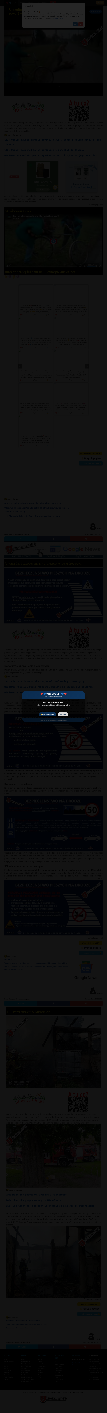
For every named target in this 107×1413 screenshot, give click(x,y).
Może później (63, 714)
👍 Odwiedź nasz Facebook (47, 714)
